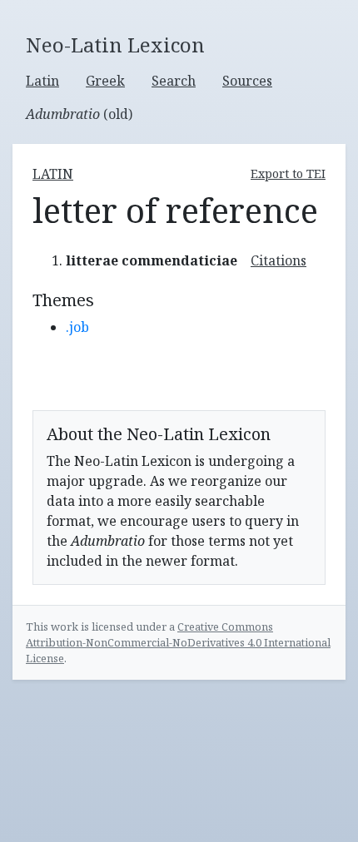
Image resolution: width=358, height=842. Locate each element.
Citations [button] (278, 260)
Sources (247, 81)
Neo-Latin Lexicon (115, 45)
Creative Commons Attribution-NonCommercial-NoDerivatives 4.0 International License (178, 642)
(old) (79, 114)
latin (52, 174)
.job (77, 327)
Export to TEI (288, 173)
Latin (42, 81)
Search (174, 81)
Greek (105, 81)
